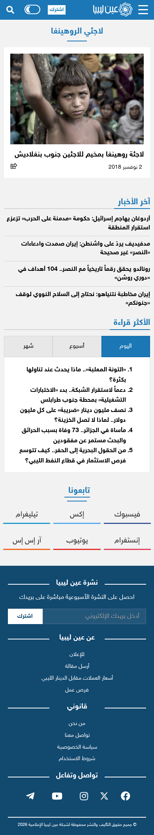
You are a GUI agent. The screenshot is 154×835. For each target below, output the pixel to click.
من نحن (77, 723)
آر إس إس (27, 540)
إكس (77, 514)
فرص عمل (77, 690)
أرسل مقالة (77, 666)
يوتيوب (77, 540)
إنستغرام (127, 540)
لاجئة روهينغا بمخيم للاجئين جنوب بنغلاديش (79, 155)
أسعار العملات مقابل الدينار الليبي (77, 678)
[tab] (125, 347)
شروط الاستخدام (77, 758)
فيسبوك (127, 514)
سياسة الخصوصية (77, 747)
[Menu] (143, 10)
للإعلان (77, 654)
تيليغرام (27, 514)
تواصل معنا (77, 735)
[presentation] (125, 347)
